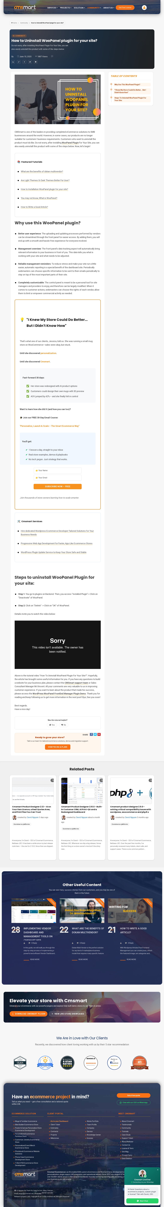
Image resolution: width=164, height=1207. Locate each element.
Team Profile (92, 1125)
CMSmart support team (76, 683)
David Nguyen (33, 817)
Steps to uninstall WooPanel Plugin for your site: (130, 99)
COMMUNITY (93, 8)
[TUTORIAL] (33, 910)
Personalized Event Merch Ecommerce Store (25, 1147)
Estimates (54, 1128)
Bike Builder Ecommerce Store (26, 1125)
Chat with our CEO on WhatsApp (135, 1102)
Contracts (54, 1131)
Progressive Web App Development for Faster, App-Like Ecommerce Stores (56, 543)
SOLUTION (79, 8)
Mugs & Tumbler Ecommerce (26, 1121)
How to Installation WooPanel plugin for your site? (44, 189)
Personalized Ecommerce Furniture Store (25, 1135)
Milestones (55, 1138)
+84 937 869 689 (47, 1193)
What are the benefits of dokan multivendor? (42, 171)
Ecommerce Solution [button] (24, 1114)
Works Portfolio (93, 1121)
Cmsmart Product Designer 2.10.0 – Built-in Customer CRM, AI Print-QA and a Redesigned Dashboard (81, 809)
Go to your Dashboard (59, 1121)
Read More (35, 959)
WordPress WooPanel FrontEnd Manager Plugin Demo (59, 693)
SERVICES (52, 8)
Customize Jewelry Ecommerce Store (27, 1141)
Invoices (90, 1138)
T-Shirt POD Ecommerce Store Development (26, 1164)
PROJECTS (65, 8)
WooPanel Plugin (70, 142)
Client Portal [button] (55, 1114)
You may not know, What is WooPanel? (39, 198)
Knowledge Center (94, 1135)
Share (85, 735)
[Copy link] (20, 63)
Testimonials (127, 1125)
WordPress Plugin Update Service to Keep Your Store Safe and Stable (53, 552)
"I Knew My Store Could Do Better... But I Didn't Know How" (130, 91)
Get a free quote (133, 1095)
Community (126, 1128)
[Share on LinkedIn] (14, 63)
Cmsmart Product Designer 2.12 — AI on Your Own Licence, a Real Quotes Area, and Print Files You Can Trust (31, 809)
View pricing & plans (57, 747)
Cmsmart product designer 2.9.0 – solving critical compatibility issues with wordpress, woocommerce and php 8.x (130, 809)
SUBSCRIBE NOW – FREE (57, 486)
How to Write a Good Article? (34, 207)
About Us (108, 8)
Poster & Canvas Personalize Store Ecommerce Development (28, 1129)
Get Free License (125, 8)
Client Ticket (55, 1125)
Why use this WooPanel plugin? (127, 85)
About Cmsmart (128, 1121)
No (65, 725)
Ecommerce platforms (22, 824)
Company (90, 1128)
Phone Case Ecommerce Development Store (24, 1158)
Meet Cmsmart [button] (126, 1114)
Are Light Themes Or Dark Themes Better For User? (45, 180)
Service (90, 1131)
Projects (54, 1135)
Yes (53, 725)
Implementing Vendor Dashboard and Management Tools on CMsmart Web (38, 933)
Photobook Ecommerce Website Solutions (27, 1152)
